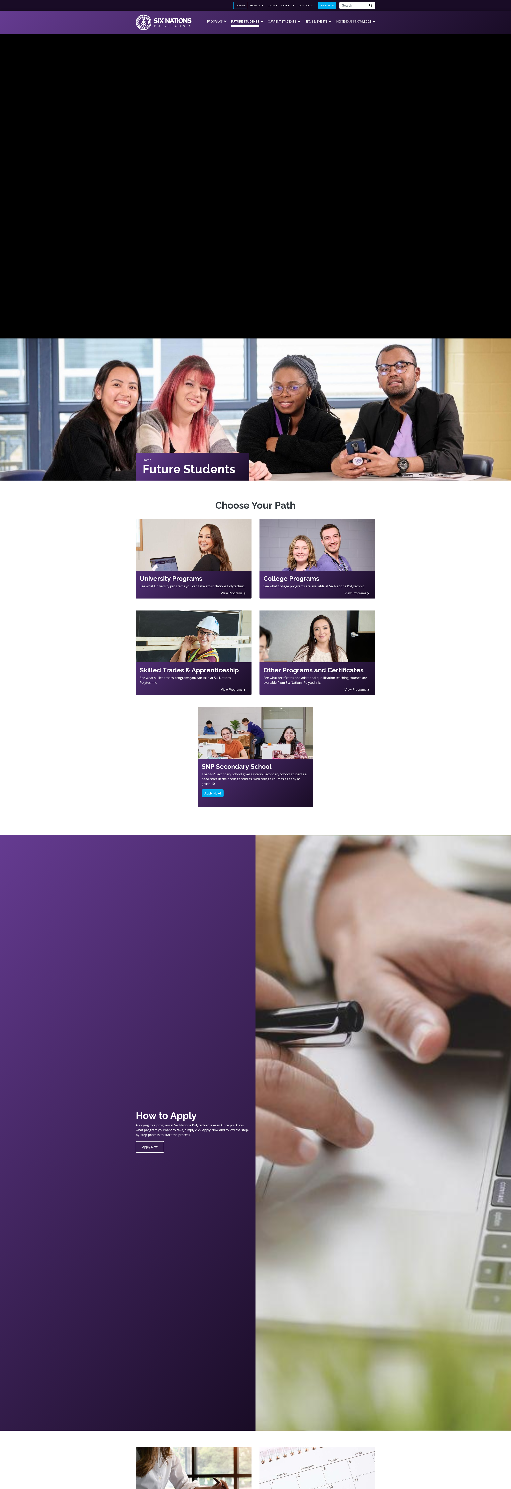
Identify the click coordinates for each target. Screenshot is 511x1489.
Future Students (245, 21)
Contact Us (306, 5)
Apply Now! (212, 793)
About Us (255, 5)
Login (271, 5)
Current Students (282, 21)
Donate (240, 5)
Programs (215, 21)
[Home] (164, 22)
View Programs (232, 593)
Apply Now (327, 5)
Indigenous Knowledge (353, 21)
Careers (286, 5)
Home (147, 460)
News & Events (316, 21)
